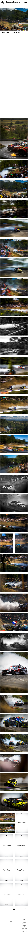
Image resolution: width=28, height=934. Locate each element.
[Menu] (25, 2)
